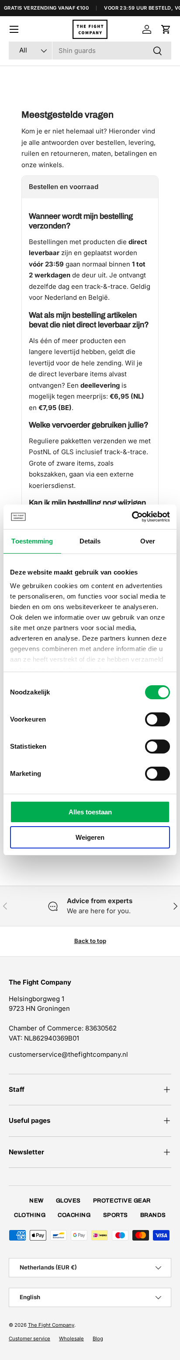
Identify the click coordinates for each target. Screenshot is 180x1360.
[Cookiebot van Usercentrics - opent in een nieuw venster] (131, 516)
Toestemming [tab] (32, 541)
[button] (166, 29)
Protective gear (122, 1201)
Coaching (74, 1215)
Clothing (29, 1215)
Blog (98, 1338)
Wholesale (71, 1338)
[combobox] (90, 51)
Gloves (68, 1201)
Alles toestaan (90, 812)
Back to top (90, 940)
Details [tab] (90, 541)
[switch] (157, 719)
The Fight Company (51, 1325)
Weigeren (90, 837)
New (36, 1201)
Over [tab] (147, 541)
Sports (115, 1215)
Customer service (29, 1338)
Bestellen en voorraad (63, 186)
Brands (153, 1215)
